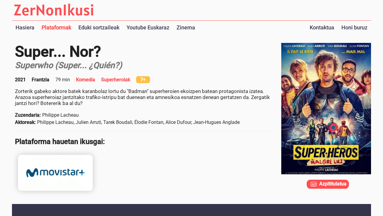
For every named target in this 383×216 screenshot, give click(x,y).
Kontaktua (322, 27)
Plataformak (56, 27)
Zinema (186, 27)
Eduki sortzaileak (98, 27)
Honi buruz (354, 27)
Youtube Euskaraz (148, 27)
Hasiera (25, 27)
